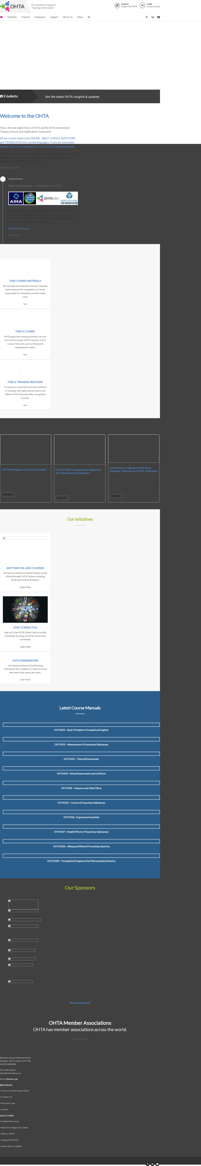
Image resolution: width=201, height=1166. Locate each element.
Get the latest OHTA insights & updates (72, 96)
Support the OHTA (129, 5)
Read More (8, 495)
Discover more (80, 1039)
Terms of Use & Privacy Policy (15, 1091)
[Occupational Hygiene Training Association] (12, 6)
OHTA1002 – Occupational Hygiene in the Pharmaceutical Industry (81, 861)
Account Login (8, 1103)
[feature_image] (25, 449)
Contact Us (7, 1097)
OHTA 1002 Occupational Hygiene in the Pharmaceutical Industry (78, 471)
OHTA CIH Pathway (18, 228)
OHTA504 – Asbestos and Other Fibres (81, 788)
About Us (68, 17)
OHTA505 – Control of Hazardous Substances (81, 802)
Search (5, 1109)
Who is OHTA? (8, 1134)
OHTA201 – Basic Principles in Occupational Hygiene (81, 729)
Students (12, 17)
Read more (14, 235)
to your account (153, 5)
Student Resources (10, 1121)
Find (25, 304)
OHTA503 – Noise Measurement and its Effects (81, 773)
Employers (40, 17)
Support (54, 17)
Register (15, 167)
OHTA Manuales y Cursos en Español (24, 469)
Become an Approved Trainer (15, 1127)
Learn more (25, 587)
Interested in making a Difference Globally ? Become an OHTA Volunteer (133, 469)
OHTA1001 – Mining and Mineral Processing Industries (81, 846)
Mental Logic (12, 1079)
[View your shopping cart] (140, 17)
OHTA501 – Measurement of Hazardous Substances (81, 744)
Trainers (25, 17)
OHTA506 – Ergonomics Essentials (81, 817)
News (80, 17)
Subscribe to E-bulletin (12, 1146)
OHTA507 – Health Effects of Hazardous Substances (81, 831)
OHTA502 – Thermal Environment (81, 759)
